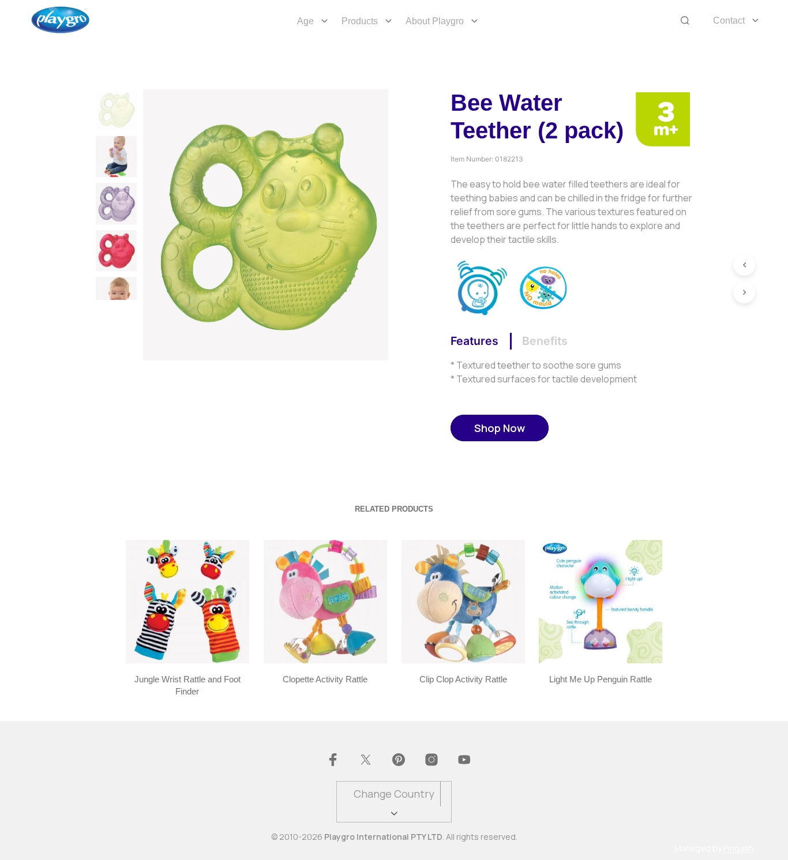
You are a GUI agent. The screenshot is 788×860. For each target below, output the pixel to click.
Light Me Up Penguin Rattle (600, 679)
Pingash (738, 848)
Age (305, 21)
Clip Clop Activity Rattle (462, 679)
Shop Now (499, 428)
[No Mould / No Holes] (543, 287)
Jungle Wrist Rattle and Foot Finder (187, 685)
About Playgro (435, 21)
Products (360, 21)
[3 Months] (662, 118)
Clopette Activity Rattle (325, 679)
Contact (729, 20)
